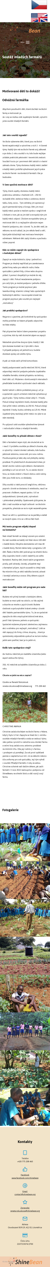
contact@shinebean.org (25, 1194)
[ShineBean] (25, 31)
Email (25, 1191)
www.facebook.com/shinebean (25, 1178)
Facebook (25, 1175)
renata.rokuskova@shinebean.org (25, 1211)
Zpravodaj (25, 1207)
